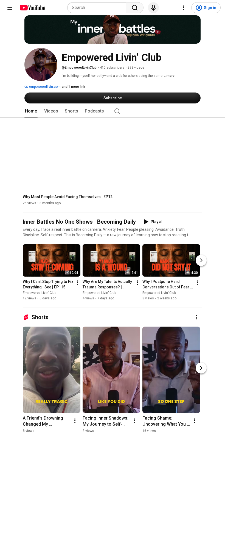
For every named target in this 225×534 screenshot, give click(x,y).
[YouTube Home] (32, 7)
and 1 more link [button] (73, 87)
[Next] (201, 260)
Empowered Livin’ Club (39, 293)
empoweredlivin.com (44, 87)
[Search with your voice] (153, 7)
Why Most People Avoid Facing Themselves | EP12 (68, 197)
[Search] (135, 7)
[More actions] (77, 282)
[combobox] (98, 7)
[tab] (31, 111)
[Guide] (10, 7)
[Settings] (183, 7)
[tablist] (112, 111)
